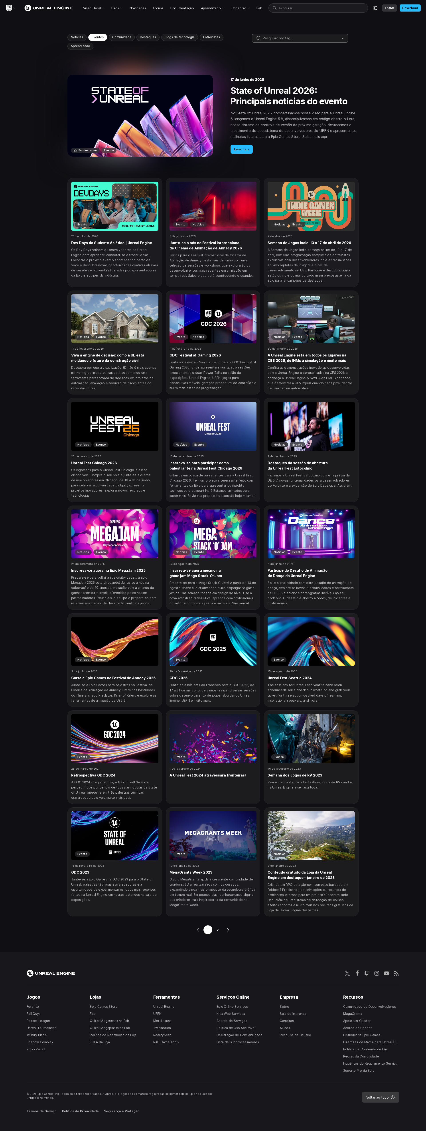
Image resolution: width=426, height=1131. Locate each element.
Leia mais (241, 149)
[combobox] (301, 38)
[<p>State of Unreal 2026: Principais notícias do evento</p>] (213, 116)
